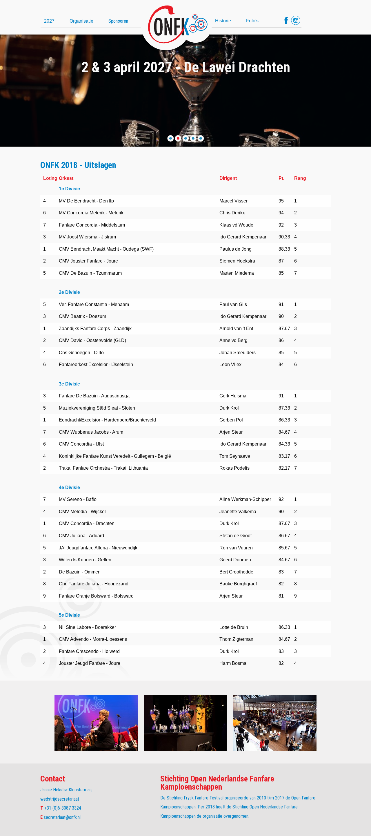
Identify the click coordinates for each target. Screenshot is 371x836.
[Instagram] (295, 20)
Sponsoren (118, 21)
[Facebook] (286, 20)
